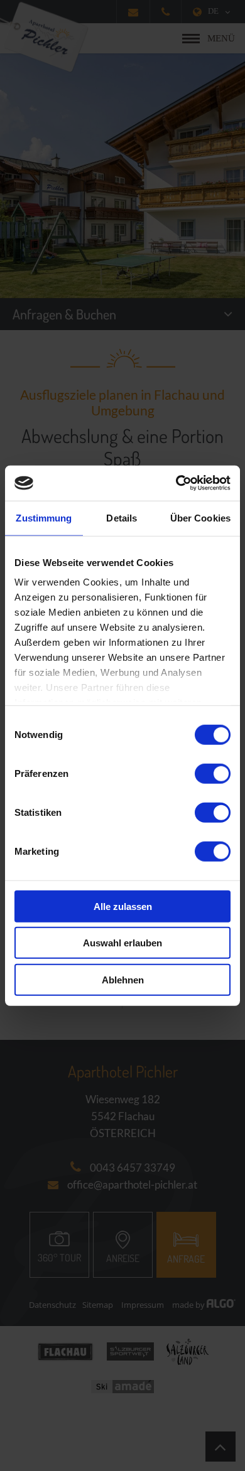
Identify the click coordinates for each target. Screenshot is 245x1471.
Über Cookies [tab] (200, 517)
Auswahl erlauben (122, 943)
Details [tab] (121, 517)
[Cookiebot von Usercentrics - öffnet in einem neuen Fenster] (176, 483)
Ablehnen (123, 979)
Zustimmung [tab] (44, 517)
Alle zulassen (123, 906)
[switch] (213, 773)
